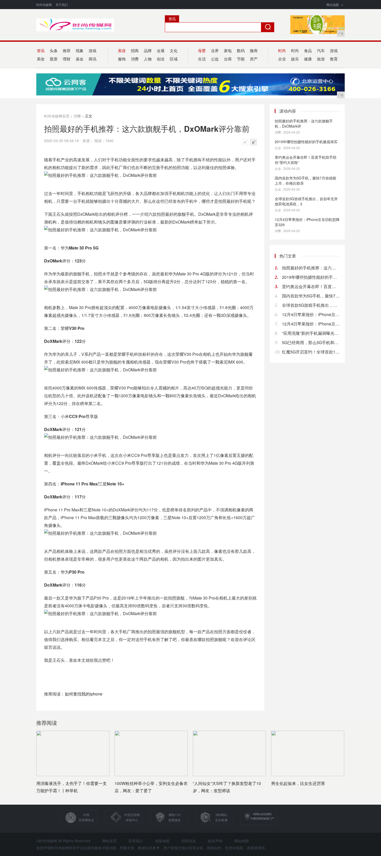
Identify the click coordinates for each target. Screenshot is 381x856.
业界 (215, 50)
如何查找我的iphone (83, 694)
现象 (79, 50)
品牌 (148, 50)
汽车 (321, 50)
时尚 (295, 50)
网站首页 (109, 840)
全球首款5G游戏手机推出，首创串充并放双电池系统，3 (306, 201)
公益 (215, 58)
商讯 (92, 58)
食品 (308, 50)
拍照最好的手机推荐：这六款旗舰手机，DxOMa (311, 268)
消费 (135, 58)
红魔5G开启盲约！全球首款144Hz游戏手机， (311, 352)
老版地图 (162, 840)
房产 (254, 58)
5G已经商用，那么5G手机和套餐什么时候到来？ (311, 342)
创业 (161, 58)
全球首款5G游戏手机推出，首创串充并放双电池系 (311, 305)
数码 (241, 50)
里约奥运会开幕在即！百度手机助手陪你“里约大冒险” (305, 160)
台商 (228, 58)
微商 (254, 50)
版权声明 (215, 840)
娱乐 (295, 58)
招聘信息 (188, 840)
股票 (54, 58)
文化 (174, 50)
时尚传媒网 (44, 4)
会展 (161, 50)
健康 (308, 58)
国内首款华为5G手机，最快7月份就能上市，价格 (311, 296)
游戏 (92, 50)
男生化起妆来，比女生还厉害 (298, 783)
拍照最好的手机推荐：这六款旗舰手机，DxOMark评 (304, 123)
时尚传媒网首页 (56, 116)
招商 (135, 50)
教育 (334, 58)
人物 (148, 58)
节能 (241, 58)
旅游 (321, 58)
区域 (174, 58)
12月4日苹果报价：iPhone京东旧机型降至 (311, 314)
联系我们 (136, 840)
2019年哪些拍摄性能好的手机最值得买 (306, 141)
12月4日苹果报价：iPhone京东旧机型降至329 (307, 222)
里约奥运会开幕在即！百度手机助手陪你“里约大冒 (311, 286)
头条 (54, 50)
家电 (228, 50)
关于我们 (61, 4)
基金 (79, 58)
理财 (66, 58)
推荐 (66, 50)
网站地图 (332, 4)
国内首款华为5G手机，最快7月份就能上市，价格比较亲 (305, 180)
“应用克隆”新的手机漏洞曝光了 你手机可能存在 (311, 333)
